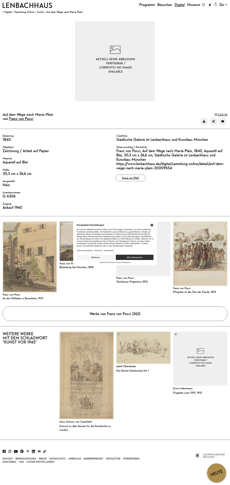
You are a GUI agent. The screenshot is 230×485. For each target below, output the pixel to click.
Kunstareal (10, 462)
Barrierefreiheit (93, 458)
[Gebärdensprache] (210, 5)
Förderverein (131, 458)
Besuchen (164, 5)
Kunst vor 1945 (130, 178)
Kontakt (8, 458)
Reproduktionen (26, 458)
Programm (147, 5)
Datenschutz (58, 458)
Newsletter (113, 458)
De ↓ (223, 5)
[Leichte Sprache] (215, 4)
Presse (43, 458)
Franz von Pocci (21, 118)
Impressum (74, 458)
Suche (40, 12)
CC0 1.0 (222, 114)
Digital (8, 12)
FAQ (21, 462)
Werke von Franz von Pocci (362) (115, 313)
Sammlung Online (24, 12)
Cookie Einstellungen (40, 462)
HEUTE (216, 473)
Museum (193, 5)
